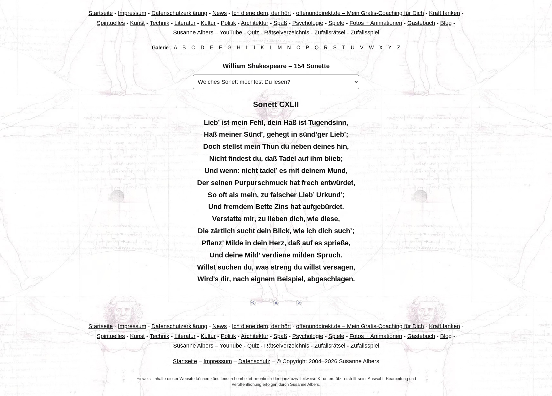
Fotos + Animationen (375, 23)
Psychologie (307, 23)
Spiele (336, 23)
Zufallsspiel (364, 32)
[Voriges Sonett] (253, 302)
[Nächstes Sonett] (299, 302)
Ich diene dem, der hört (261, 13)
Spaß (280, 23)
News (219, 13)
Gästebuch (421, 23)
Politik (228, 23)
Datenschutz (254, 361)
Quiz (253, 32)
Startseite (100, 13)
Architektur (254, 23)
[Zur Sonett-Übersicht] (276, 302)
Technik (159, 23)
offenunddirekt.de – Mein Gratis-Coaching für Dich (360, 13)
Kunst (137, 23)
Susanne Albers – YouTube (207, 32)
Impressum (132, 13)
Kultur (208, 23)
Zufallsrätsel (329, 32)
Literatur (184, 23)
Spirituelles (111, 23)
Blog (446, 23)
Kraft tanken (444, 13)
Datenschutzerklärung (179, 13)
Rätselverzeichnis (286, 32)
